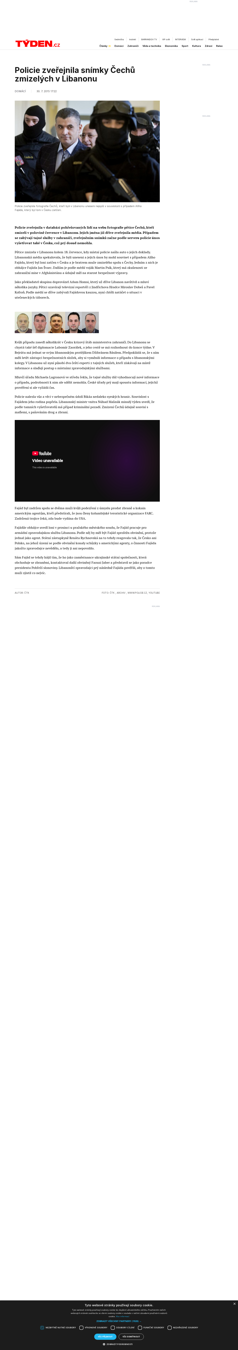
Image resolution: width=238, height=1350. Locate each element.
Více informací (122, 1316)
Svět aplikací (197, 39)
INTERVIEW (180, 39)
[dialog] (119, 1325)
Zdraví (208, 46)
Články (103, 46)
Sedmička (119, 39)
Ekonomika (171, 46)
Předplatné (214, 39)
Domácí (119, 46)
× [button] (234, 1304)
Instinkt (132, 39)
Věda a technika (151, 46)
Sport (185, 46)
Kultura (196, 46)
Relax (219, 46)
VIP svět (166, 39)
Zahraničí (133, 46)
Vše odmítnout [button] (131, 1336)
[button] (119, 1321)
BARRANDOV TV (149, 39)
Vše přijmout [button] (105, 1336)
